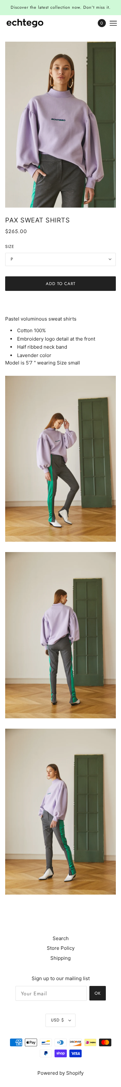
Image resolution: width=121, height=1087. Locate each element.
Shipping (60, 958)
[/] (31, 23)
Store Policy (61, 948)
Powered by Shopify (60, 1073)
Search (61, 938)
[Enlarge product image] (60, 125)
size (9, 246)
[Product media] (60, 459)
